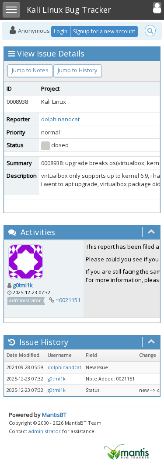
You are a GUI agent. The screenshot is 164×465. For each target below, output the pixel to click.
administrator (44, 431)
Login (60, 31)
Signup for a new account (104, 31)
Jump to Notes (30, 70)
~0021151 (68, 300)
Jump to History (78, 70)
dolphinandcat (60, 119)
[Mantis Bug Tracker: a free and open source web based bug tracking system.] (126, 451)
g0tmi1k (23, 285)
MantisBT (54, 415)
